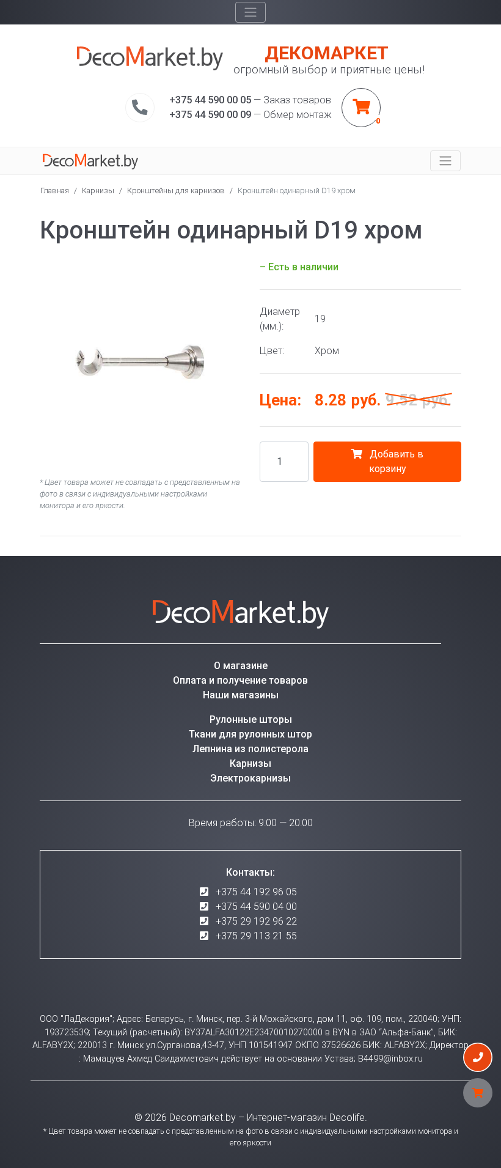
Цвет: (272, 351)
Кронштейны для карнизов (176, 190)
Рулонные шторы (251, 719)
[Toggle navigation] (250, 12)
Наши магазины (241, 695)
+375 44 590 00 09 (210, 114)
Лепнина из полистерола (250, 749)
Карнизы (98, 190)
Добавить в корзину (395, 461)
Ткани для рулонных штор (250, 734)
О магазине (241, 665)
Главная (54, 190)
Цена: (280, 400)
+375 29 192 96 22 (256, 921)
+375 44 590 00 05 (210, 100)
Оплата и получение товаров (240, 680)
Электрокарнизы (250, 778)
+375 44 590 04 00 (256, 906)
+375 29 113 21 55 (256, 936)
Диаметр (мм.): (280, 319)
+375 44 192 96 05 (256, 892)
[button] (230, 271)
